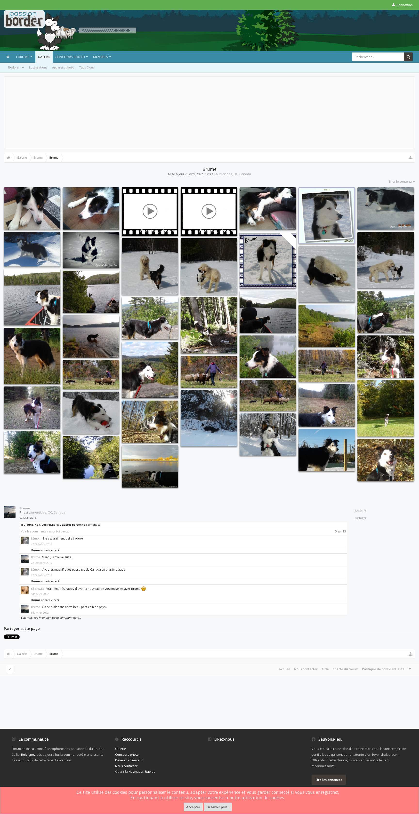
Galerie (44, 57)
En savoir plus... (217, 807)
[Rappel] (91, 250)
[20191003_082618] (32, 452)
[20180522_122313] (32, 297)
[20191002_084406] (91, 457)
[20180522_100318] (268, 312)
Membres (100, 57)
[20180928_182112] (150, 370)
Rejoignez (28, 754)
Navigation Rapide (142, 771)
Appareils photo (63, 67)
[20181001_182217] (32, 407)
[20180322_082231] (91, 208)
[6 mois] (32, 249)
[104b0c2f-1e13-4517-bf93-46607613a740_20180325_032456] (326, 215)
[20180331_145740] (150, 266)
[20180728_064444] (268, 356)
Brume (25, 508)
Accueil (284, 669)
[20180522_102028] (91, 292)
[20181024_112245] (150, 422)
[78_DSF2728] (91, 374)
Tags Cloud (87, 67)
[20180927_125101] (385, 356)
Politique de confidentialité (383, 669)
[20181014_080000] (385, 408)
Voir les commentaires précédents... (45, 531)
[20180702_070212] (91, 336)
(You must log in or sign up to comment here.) (50, 618)
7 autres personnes (73, 524)
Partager (360, 518)
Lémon (35, 538)
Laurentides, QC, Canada (232, 174)
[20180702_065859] (326, 326)
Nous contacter (306, 669)
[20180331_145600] (326, 274)
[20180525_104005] (385, 312)
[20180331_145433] (385, 260)
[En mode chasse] (385, 208)
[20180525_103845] (150, 318)
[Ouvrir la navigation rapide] (410, 157)
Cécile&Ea (48, 524)
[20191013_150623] (385, 460)
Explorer (14, 67)
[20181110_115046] (91, 413)
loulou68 (27, 524)
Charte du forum (345, 669)
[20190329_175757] (326, 450)
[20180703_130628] (32, 356)
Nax (37, 524)
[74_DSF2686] (326, 366)
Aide (325, 669)
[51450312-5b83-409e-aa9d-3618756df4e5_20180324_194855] (268, 260)
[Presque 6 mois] (209, 211)
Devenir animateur (129, 760)
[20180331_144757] (209, 266)
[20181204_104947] (268, 434)
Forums (22, 57)
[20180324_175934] (268, 208)
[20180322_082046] (32, 208)
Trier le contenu (400, 181)
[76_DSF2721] (209, 372)
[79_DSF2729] (268, 395)
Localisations (38, 67)
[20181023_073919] (326, 405)
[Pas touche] (150, 211)
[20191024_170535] (150, 466)
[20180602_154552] (209, 325)
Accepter (193, 807)
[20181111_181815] (209, 418)
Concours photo (70, 57)
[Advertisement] (209, 113)
